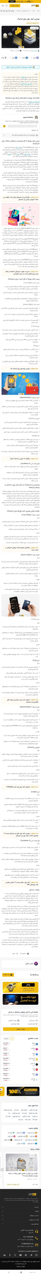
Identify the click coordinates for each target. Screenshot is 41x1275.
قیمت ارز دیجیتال (33, 1113)
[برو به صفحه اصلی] (35, 6)
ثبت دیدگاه (7, 974)
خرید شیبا (32, 1136)
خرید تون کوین (16, 1116)
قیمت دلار (8, 1116)
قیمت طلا (35, 1119)
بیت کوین (34, 1116)
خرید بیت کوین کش (30, 1140)
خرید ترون (10, 1136)
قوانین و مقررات (20, 1266)
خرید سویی (20, 1143)
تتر (12, 1038)
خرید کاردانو (17, 1140)
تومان (6, 1038)
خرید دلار (20, 1119)
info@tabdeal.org (27, 1244)
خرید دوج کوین (21, 1136)
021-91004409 (28, 1237)
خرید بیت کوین (31, 1133)
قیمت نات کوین (26, 1116)
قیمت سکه (27, 1119)
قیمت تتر (24, 1113)
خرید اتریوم (20, 1133)
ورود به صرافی (15, 5)
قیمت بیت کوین (33, 1110)
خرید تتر (16, 1110)
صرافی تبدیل (24, 1110)
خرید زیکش (7, 1140)
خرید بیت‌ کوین (16, 1113)
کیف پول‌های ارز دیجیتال (32, 23)
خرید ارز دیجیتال (8, 1110)
